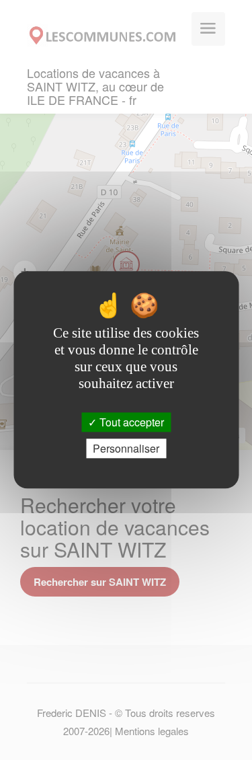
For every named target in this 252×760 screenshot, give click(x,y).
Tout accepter (130, 422)
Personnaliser (126, 449)
